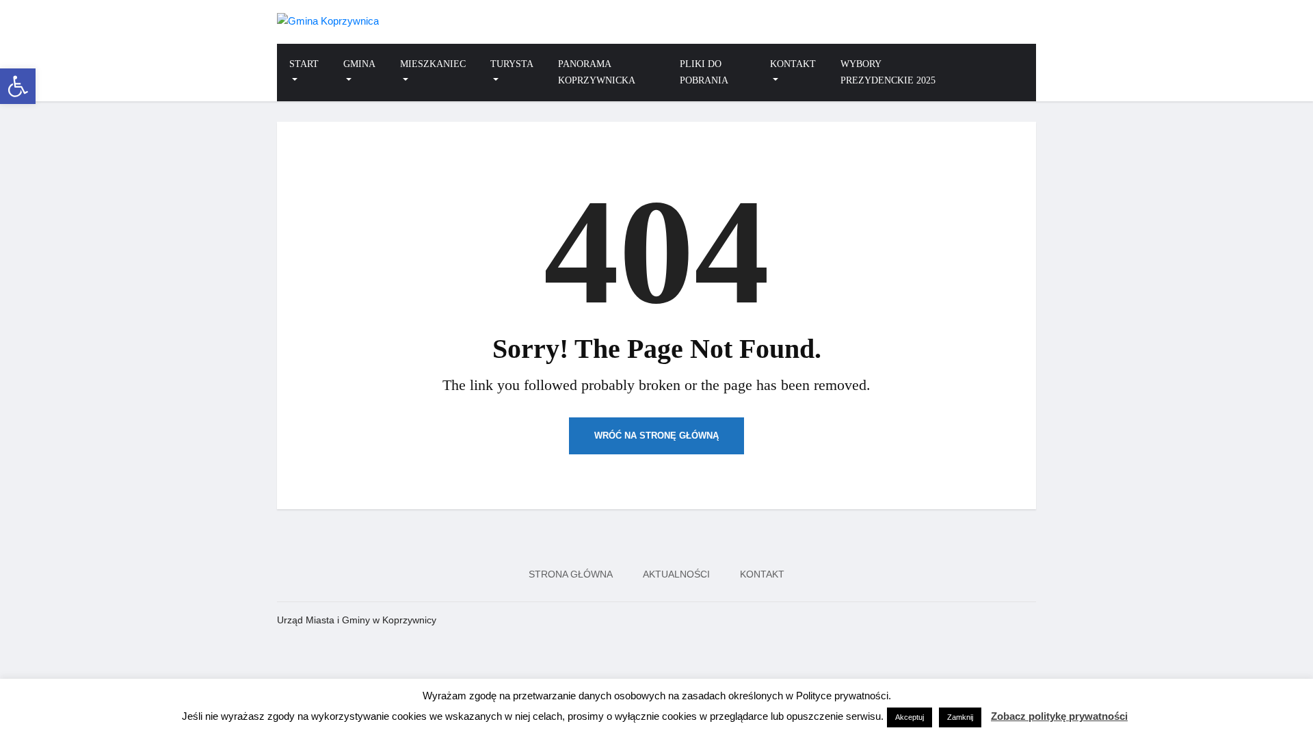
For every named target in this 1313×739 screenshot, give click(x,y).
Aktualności (676, 574)
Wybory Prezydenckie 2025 (888, 72)
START (304, 64)
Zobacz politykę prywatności (1059, 716)
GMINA (359, 64)
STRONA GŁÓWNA (571, 574)
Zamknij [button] (960, 717)
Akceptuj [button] (909, 717)
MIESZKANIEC (433, 64)
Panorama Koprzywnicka (596, 72)
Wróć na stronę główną (656, 435)
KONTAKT (793, 64)
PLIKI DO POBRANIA (704, 72)
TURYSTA (511, 64)
